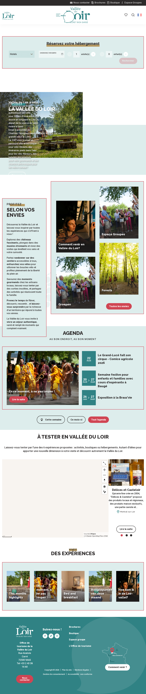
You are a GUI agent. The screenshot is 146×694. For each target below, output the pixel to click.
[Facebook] (45, 636)
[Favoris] (126, 15)
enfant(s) (118, 54)
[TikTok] (51, 636)
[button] (133, 15)
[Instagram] (57, 636)
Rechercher (128, 61)
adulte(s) (85, 54)
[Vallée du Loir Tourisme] (78, 15)
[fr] (139, 15)
